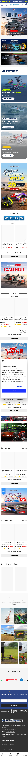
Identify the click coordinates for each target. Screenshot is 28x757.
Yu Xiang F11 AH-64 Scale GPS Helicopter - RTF (21, 321)
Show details (20, 386)
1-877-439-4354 (10, 734)
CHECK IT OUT (8, 158)
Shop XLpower (8, 101)
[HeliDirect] (14, 48)
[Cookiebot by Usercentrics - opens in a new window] (18, 361)
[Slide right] (25, 244)
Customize (13, 395)
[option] (14, 24)
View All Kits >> (14, 299)
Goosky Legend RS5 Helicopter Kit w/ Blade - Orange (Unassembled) (21, 246)
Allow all (14, 390)
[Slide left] (21, 333)
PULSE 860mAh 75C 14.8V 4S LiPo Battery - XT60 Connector (8, 246)
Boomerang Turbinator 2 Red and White (21, 546)
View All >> (14, 225)
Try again (14, 259)
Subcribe (14, 708)
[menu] (2, 5)
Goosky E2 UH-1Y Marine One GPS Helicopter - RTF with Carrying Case (20, 401)
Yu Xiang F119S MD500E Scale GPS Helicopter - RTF (7, 321)
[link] (10, 754)
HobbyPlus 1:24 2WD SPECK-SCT (21, 473)
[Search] (6, 5)
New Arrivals (8, 129)
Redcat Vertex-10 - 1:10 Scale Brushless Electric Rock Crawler (7, 474)
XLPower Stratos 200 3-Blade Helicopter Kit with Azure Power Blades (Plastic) (7, 401)
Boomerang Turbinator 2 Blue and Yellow (7, 546)
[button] (4, 329)
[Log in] (22, 5)
